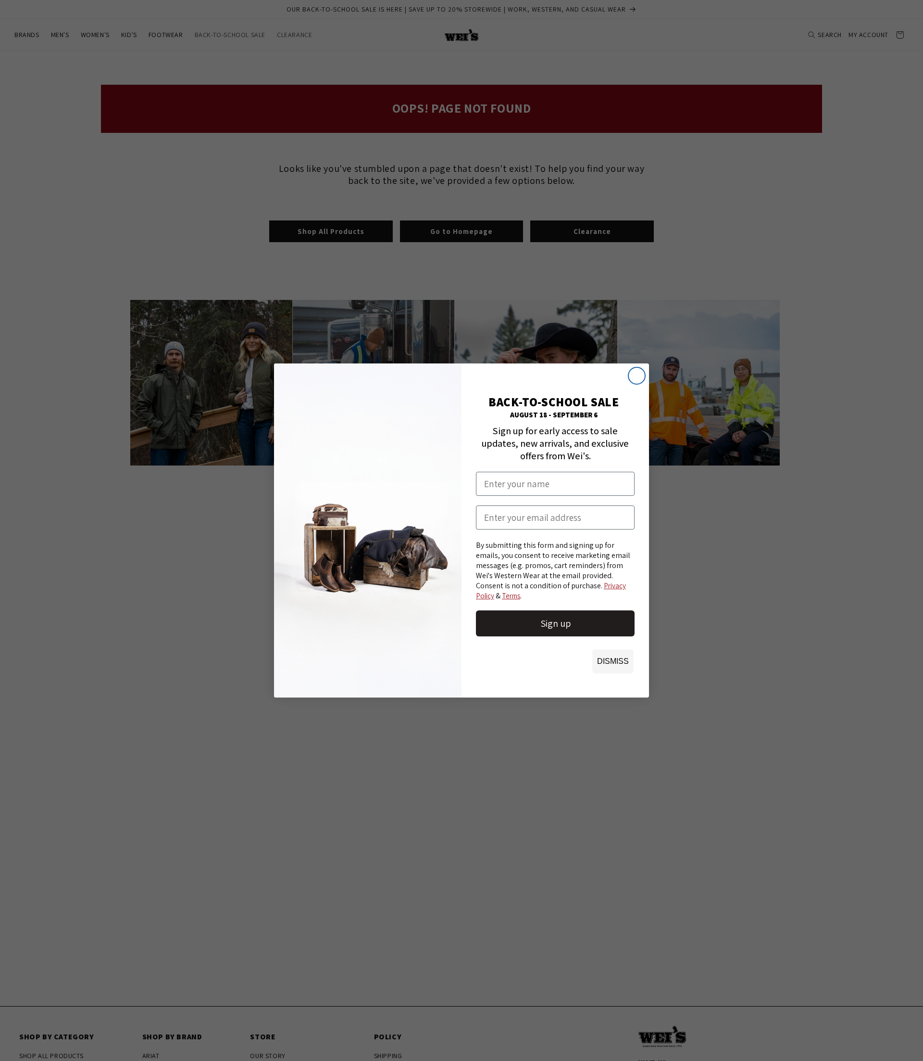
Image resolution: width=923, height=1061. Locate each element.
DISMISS (613, 661)
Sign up (555, 623)
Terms (511, 595)
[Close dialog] (636, 375)
